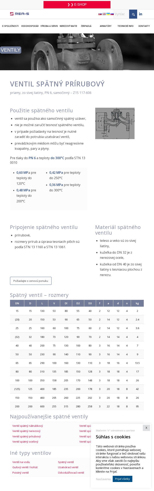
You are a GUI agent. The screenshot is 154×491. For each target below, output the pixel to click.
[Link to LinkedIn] (140, 14)
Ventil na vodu (21, 462)
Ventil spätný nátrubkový (27, 426)
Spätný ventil (66, 462)
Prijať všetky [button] (122, 479)
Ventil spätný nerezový (26, 431)
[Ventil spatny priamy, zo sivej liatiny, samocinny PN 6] (115, 123)
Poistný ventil (20, 472)
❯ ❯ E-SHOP (77, 4)
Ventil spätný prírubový (26, 436)
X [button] (146, 428)
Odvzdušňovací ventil (71, 472)
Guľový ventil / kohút (24, 467)
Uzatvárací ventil (68, 467)
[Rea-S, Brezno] (19, 13)
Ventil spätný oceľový (25, 441)
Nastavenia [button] (103, 479)
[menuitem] (9, 23)
